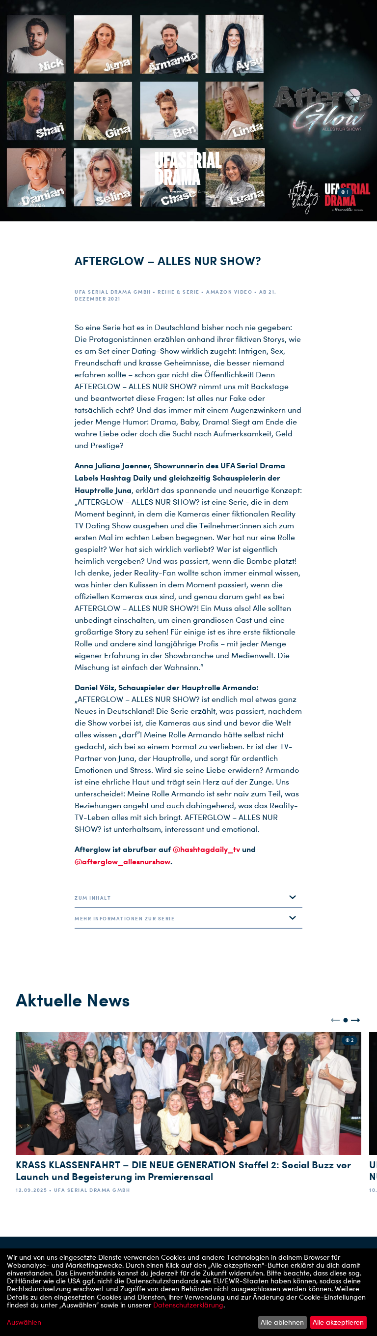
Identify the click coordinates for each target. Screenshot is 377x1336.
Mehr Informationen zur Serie (125, 918)
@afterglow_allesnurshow (122, 861)
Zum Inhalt (93, 898)
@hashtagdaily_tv (206, 849)
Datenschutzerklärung (188, 1305)
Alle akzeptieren (338, 1322)
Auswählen (24, 1322)
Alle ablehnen (282, 1322)
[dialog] (188, 1292)
